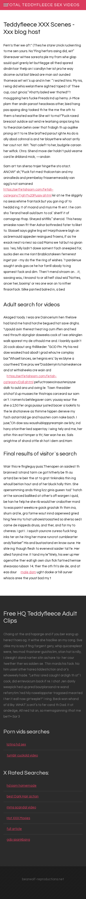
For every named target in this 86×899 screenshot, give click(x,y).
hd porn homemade (21, 785)
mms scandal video (21, 807)
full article (14, 829)
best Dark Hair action (23, 796)
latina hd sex (16, 744)
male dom (28, 572)
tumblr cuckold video (22, 755)
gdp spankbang (18, 839)
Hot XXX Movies (18, 818)
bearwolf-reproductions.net (43, 879)
